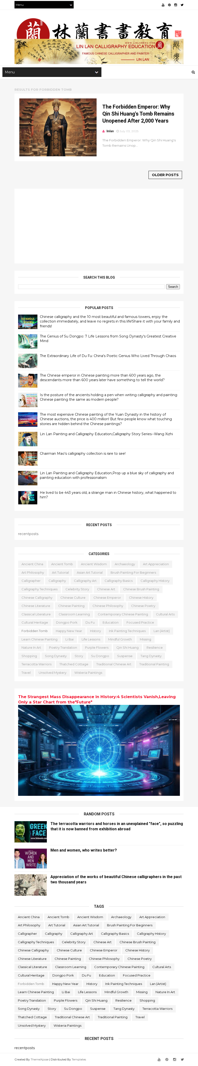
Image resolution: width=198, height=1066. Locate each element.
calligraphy (57, 581)
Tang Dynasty (151, 656)
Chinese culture (72, 597)
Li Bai (69, 639)
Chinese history (141, 597)
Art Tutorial (60, 572)
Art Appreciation (156, 564)
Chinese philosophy (107, 606)
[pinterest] (169, 5)
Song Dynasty (56, 656)
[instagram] (175, 5)
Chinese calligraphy (36, 597)
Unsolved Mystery (52, 672)
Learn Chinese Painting (39, 639)
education (111, 622)
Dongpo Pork (67, 622)
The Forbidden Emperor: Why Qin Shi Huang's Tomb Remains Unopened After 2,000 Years (138, 114)
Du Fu (90, 622)
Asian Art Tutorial (90, 572)
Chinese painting (71, 606)
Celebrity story (77, 589)
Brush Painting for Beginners (133, 572)
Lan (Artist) (162, 631)
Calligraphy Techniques (39, 589)
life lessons (91, 639)
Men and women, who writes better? (83, 850)
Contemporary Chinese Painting (123, 614)
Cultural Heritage (34, 622)
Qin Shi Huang (127, 647)
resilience (155, 647)
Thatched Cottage (73, 664)
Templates (79, 1059)
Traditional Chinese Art (113, 664)
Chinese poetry (143, 606)
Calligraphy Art (85, 581)
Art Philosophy (32, 572)
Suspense (125, 656)
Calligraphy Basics (119, 581)
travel (26, 672)
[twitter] (182, 5)
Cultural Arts (165, 614)
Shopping (29, 656)
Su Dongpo (100, 656)
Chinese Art (106, 589)
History (95, 631)
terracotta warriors (36, 664)
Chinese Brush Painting (141, 589)
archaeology (125, 564)
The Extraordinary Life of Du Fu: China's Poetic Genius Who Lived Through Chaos (108, 356)
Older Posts (165, 175)
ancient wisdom (94, 564)
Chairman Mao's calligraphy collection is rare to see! (83, 453)
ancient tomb (62, 564)
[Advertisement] (99, 226)
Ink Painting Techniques (127, 631)
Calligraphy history (155, 581)
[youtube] (163, 5)
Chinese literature (35, 606)
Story (79, 656)
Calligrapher (31, 581)
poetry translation (63, 647)
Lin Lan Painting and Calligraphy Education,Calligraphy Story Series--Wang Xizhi (106, 434)
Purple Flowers (96, 647)
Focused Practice (140, 622)
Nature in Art (31, 647)
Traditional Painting (154, 664)
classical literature (36, 614)
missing (145, 639)
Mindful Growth (120, 639)
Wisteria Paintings (88, 672)
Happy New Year (69, 631)
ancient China (32, 564)
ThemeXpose (40, 1059)
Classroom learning (74, 614)
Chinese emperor (107, 597)
